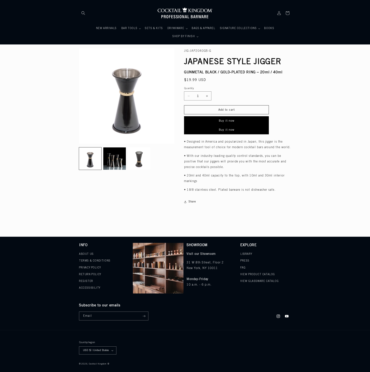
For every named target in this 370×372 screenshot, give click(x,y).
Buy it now (226, 121)
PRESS (244, 261)
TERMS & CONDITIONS (94, 261)
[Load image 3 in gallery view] (139, 158)
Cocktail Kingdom (98, 364)
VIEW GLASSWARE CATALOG (259, 281)
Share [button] (192, 202)
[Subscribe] (144, 316)
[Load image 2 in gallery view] (114, 158)
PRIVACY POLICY (90, 268)
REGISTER (86, 281)
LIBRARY (246, 254)
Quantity (189, 88)
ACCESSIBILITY (89, 288)
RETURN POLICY (90, 274)
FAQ (243, 268)
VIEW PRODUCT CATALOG (257, 274)
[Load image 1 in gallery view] (90, 158)
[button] (83, 13)
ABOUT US (86, 254)
